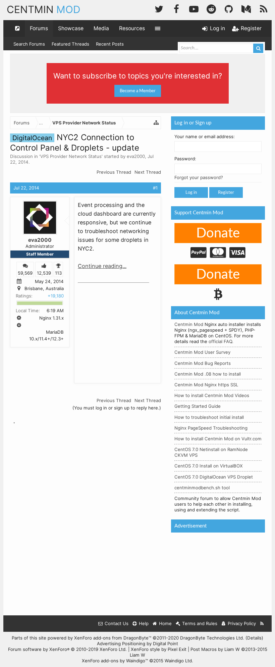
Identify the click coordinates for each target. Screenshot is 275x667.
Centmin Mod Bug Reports (202, 363)
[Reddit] (211, 8)
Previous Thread (114, 172)
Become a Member (138, 91)
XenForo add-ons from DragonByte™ (112, 638)
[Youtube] (194, 8)
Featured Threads (70, 44)
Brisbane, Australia (44, 288)
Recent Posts (110, 44)
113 (58, 273)
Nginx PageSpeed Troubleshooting (211, 428)
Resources (132, 28)
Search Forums (29, 44)
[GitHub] (229, 8)
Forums (39, 28)
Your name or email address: (204, 136)
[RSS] (264, 8)
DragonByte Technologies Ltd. (212, 638)
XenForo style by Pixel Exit (158, 649)
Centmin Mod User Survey (202, 352)
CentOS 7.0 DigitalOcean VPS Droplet (213, 477)
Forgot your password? (198, 177)
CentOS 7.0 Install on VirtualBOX (208, 465)
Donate (218, 233)
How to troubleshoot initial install (209, 417)
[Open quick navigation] (17, 28)
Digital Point (165, 643)
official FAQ (220, 341)
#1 (155, 187)
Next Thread (147, 172)
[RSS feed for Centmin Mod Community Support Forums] (262, 623)
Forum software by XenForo (67, 649)
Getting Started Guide (197, 406)
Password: (185, 158)
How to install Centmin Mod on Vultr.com (218, 438)
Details (254, 638)
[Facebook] (176, 8)
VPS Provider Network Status (71, 156)
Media (101, 28)
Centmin (43, 9)
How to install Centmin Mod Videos (211, 395)
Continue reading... (102, 266)
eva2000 (136, 156)
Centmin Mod (188, 324)
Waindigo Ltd (178, 660)
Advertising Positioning (121, 643)
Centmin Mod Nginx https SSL (206, 384)
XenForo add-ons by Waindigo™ (115, 660)
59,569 (25, 273)
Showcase (71, 28)
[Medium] (246, 8)
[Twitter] (159, 8)
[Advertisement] (128, 328)
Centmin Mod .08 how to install (207, 374)
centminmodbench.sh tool (202, 487)
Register (226, 192)
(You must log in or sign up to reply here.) (116, 407)
